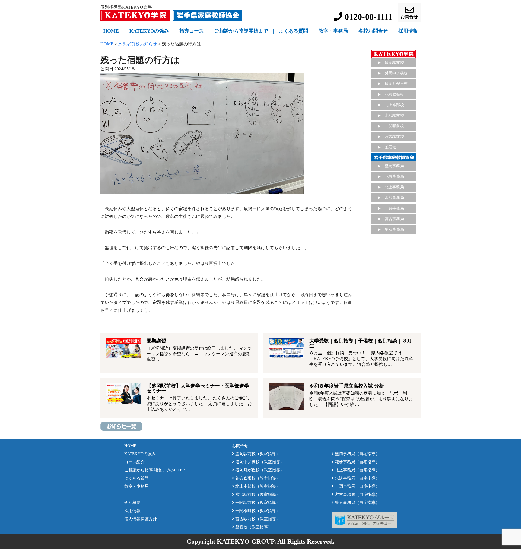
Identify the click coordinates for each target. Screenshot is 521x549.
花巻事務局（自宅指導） (357, 462)
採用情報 (132, 511)
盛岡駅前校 (394, 63)
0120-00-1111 (367, 17)
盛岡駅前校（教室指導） (257, 454)
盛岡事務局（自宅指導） (357, 454)
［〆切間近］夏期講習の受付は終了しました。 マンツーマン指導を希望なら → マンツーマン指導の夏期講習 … (199, 354)
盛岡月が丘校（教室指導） (259, 470)
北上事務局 (394, 187)
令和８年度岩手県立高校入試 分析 (346, 386)
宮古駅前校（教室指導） (257, 519)
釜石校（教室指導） (253, 527)
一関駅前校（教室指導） (257, 502)
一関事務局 (394, 208)
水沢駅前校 (394, 115)
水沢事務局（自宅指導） (357, 478)
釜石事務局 (394, 229)
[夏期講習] (123, 348)
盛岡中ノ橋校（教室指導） (259, 462)
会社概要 (132, 502)
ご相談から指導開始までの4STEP (154, 470)
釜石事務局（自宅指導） (357, 502)
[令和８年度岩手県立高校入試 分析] (286, 396)
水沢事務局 (394, 198)
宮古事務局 (394, 219)
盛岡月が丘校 (396, 84)
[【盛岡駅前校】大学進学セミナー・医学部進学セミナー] (123, 393)
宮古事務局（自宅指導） (357, 494)
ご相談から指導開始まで (241, 31)
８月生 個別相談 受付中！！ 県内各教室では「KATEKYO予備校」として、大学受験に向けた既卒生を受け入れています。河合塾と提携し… (361, 359)
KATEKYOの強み (149, 31)
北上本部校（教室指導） (257, 486)
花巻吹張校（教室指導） (257, 478)
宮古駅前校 (394, 137)
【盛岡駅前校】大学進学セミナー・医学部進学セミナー (198, 388)
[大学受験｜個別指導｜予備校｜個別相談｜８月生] (286, 348)
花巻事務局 (394, 176)
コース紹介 (134, 462)
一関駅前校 (394, 126)
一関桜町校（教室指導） (257, 511)
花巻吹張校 (394, 94)
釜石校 (390, 147)
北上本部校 (394, 105)
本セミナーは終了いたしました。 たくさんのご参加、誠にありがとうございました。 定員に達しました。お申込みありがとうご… (199, 404)
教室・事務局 (333, 31)
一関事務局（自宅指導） (357, 486)
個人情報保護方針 (140, 519)
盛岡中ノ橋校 (396, 73)
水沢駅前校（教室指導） (257, 494)
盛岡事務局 (394, 166)
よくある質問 (293, 31)
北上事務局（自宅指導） (357, 470)
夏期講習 (156, 341)
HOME (111, 31)
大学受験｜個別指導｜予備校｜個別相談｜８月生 (360, 343)
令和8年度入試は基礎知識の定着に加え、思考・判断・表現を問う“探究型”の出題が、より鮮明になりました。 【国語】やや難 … (361, 399)
